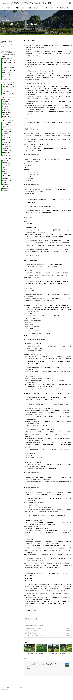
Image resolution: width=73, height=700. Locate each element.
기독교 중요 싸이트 (6, 177)
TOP (70, 688)
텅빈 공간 (5, 190)
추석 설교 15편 (5, 144)
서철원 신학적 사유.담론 (7, 72)
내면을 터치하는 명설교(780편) (8, 60)
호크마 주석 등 (5, 184)
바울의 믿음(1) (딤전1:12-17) (31, 633)
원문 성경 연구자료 (6, 162)
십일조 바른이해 (6, 79)
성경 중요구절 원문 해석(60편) (8, 78)
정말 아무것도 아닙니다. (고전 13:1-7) (33, 635)
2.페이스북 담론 (6, 76)
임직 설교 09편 (5, 106)
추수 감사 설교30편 (6, 146)
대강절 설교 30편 (6, 148)
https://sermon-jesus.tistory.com (34, 666)
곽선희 (8, 8)
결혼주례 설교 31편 (6, 112)
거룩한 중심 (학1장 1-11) (30, 630)
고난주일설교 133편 (6, 128)
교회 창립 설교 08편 (6, 99)
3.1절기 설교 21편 (6, 124)
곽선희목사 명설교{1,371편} (8, 84)
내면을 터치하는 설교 (33, 8)
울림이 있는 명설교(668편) (8, 58)
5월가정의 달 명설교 (6, 133)
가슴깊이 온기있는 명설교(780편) (9, 70)
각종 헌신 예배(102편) (7, 118)
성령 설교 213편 (6, 139)
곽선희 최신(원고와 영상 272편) (9, 86)
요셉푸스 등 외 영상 (6, 175)
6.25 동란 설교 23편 (6, 141)
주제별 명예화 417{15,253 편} (8, 95)
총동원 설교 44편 (6, 103)
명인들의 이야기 (6, 164)
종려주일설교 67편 (6, 129)
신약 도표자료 (5, 173)
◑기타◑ (27, 626)
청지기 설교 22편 (6, 110)
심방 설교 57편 (5, 108)
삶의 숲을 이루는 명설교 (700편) (9, 62)
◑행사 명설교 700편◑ (7, 97)
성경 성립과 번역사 (6, 171)
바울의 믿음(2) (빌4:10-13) (31, 632)
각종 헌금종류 (5, 182)
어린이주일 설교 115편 (7, 135)
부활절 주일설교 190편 (7, 131)
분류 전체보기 (6, 52)
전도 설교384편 (5, 101)
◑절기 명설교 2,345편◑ (7, 120)
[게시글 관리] (31, 618)
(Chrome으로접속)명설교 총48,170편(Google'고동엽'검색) (26, 3)
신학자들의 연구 (6, 167)
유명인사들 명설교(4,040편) (8, 93)
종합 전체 (32, 626)
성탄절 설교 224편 (6, 150)
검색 (67, 3)
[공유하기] (29, 618)
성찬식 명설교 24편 (6, 105)
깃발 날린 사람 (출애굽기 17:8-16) (32, 628)
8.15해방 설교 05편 (6, 142)
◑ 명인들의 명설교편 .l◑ (7, 82)
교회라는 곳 (5, 160)
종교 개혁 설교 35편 (6, 114)
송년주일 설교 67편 (6, 155)
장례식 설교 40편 (6, 116)
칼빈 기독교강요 (6, 169)
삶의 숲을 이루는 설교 (47, 8)
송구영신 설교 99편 (6, 154)
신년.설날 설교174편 (6, 122)
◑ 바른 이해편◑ (6, 158)
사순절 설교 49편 (6, 126)
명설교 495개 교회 (6, 180)
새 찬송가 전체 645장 (7, 178)
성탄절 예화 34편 (6, 152)
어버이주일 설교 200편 (7, 137)
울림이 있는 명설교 (19, 8)
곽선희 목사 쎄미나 (6, 91)
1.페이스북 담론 (6, 74)
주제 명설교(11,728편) (62, 8)
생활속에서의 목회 (6, 165)
